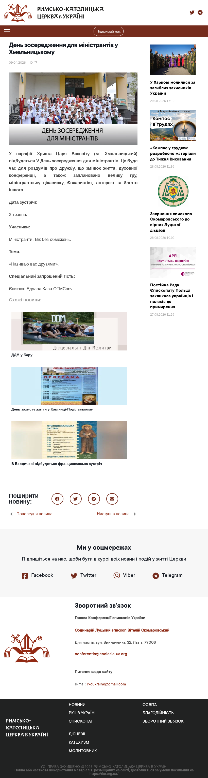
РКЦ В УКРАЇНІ (82, 713)
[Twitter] (74, 576)
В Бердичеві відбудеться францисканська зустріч (56, 463)
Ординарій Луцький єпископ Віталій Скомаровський (122, 630)
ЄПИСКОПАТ (81, 721)
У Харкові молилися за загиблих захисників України (172, 88)
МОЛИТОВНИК (83, 751)
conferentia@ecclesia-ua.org (101, 654)
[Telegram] (155, 576)
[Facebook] (25, 576)
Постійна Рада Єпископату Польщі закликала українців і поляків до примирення (171, 296)
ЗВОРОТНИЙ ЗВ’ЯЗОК (163, 721)
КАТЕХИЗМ (79, 742)
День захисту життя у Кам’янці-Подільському (52, 409)
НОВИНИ (77, 705)
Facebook (42, 576)
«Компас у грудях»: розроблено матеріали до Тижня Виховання (173, 154)
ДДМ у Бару (21, 355)
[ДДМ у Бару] (69, 331)
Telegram (172, 576)
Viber (129, 576)
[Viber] (116, 576)
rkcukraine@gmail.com (106, 684)
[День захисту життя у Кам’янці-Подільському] (69, 386)
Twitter (88, 576)
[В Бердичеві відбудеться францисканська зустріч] (69, 440)
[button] (201, 31)
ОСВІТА (150, 705)
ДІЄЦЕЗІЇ (77, 734)
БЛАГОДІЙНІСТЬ (158, 713)
